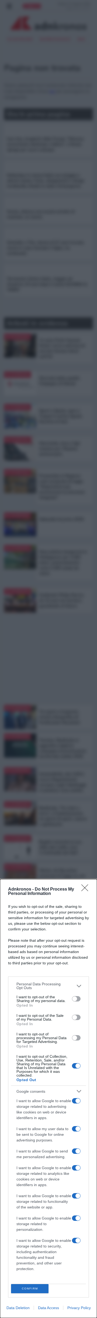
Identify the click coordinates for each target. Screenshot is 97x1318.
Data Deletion (18, 1308)
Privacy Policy (79, 1308)
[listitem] (48, 986)
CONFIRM (30, 1288)
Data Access (48, 1308)
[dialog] (48, 1098)
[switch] (76, 998)
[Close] (86, 889)
